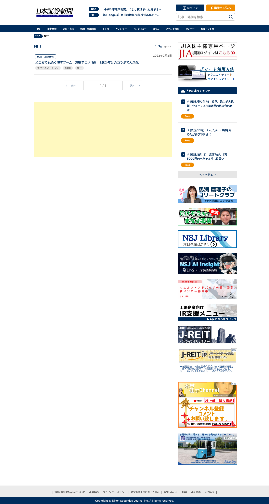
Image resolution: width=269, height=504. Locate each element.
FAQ (184, 492)
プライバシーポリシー (115, 492)
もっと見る (206, 174)
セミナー (190, 28)
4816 (68, 67)
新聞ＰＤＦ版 (207, 28)
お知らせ (209, 492)
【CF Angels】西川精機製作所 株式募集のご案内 (131, 15)
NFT (79, 67)
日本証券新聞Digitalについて (69, 492)
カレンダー (121, 28)
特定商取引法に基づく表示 (145, 492)
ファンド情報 (172, 28)
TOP (39, 28)
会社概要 (196, 492)
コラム (156, 28)
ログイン (192, 7)
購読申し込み (222, 7)
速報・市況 (68, 28)
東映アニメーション (47, 67)
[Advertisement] (103, 129)
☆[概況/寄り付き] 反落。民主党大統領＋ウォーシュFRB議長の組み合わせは (210, 105)
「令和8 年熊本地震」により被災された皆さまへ (131, 9)
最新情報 (52, 28)
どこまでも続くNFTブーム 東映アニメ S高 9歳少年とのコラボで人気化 (86, 62)
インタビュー (140, 28)
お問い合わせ (171, 492)
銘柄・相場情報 (88, 28)
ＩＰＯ (105, 28)
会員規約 (94, 492)
